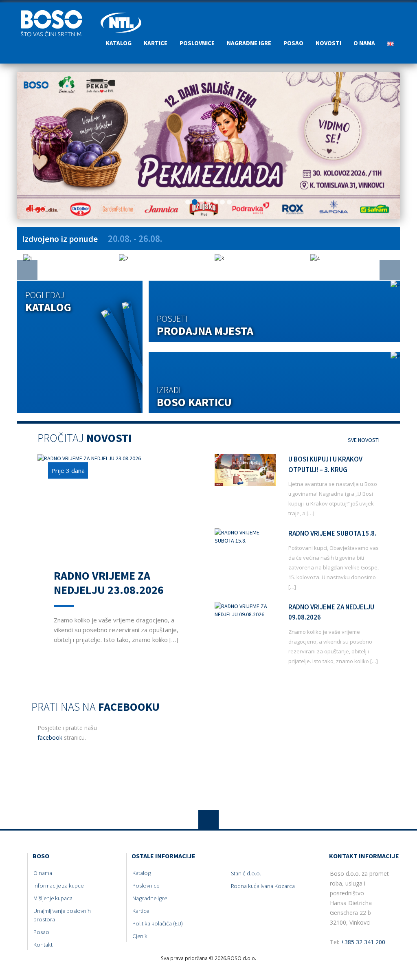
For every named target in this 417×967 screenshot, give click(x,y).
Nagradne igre (249, 43)
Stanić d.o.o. (246, 873)
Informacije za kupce (58, 885)
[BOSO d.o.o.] (56, 12)
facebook (49, 737)
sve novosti (363, 440)
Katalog (119, 43)
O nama (364, 43)
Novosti (328, 43)
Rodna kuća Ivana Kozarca (263, 886)
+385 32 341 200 (363, 942)
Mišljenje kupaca (52, 898)
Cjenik (139, 936)
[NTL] (120, 12)
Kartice (155, 43)
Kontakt (43, 944)
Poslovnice (197, 43)
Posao (293, 43)
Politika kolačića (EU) (157, 923)
